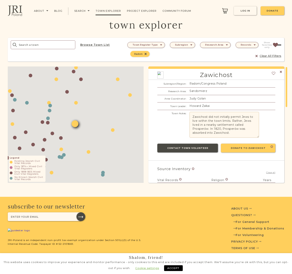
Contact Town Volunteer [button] (187, 148)
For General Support (252, 222)
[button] (30, 75)
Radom (138, 54)
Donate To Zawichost (248, 148)
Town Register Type (145, 44)
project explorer (142, 10)
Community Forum (176, 10)
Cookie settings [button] (147, 268)
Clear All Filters (270, 56)
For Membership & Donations (260, 228)
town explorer (108, 10)
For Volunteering (250, 235)
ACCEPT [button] (173, 268)
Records (246, 44)
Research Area (214, 44)
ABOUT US (240, 208)
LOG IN (245, 10)
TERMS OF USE (243, 248)
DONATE (272, 10)
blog (58, 10)
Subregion (181, 44)
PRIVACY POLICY (245, 241)
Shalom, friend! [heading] (146, 257)
